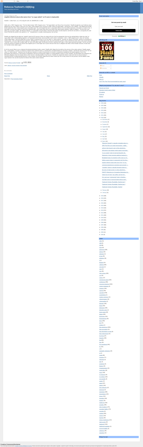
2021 (102, 115)
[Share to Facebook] (29, 62)
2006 (102, 227)
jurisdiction (101, 364)
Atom (100, 75)
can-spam (101, 267)
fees (100, 342)
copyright (101, 292)
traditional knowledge (104, 426)
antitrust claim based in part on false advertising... (114, 148)
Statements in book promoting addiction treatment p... (115, 155)
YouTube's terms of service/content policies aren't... (114, 179)
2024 (102, 108)
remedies (101, 404)
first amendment (103, 344)
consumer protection (16, 65)
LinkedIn (101, 77)
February (104, 190)
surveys (101, 415)
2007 (102, 224)
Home (48, 76)
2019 (102, 195)
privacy (101, 396)
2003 (102, 234)
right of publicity (103, 407)
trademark (101, 424)
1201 (100, 241)
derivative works (103, 310)
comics (101, 277)
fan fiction (101, 335)
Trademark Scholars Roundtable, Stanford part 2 (113, 184)
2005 (102, 229)
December (105, 119)
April (103, 139)
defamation (102, 307)
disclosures (102, 316)
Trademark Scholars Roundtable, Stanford (112, 187)
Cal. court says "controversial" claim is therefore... (114, 177)
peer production (103, 387)
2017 (102, 200)
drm (100, 323)
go (99, 353)
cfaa (100, 269)
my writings (102, 376)
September (105, 126)
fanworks (101, 338)
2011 (102, 215)
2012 (102, 212)
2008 (102, 222)
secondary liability (103, 409)
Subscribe (119, 30)
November (105, 122)
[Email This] (24, 62)
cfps (100, 271)
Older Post (89, 76)
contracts (101, 288)
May (103, 136)
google (100, 355)
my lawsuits (102, 374)
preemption (102, 392)
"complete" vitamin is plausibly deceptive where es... (114, 167)
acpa (100, 247)
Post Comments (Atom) (16, 79)
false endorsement (103, 333)
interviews (101, 359)
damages (101, 303)
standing (101, 413)
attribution (101, 258)
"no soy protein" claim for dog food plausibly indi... (114, 153)
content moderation (103, 286)
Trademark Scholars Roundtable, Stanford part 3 (113, 182)
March (104, 141)
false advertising (23, 65)
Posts (102, 65)
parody (101, 381)
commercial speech (104, 279)
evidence (101, 325)
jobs (100, 361)
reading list (102, 402)
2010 (102, 217)
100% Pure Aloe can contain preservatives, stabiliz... (114, 145)
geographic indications (104, 351)
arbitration (101, 254)
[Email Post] (22, 62)
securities (101, 411)
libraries (101, 366)
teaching (101, 417)
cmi (100, 275)
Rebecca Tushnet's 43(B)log (19, 7)
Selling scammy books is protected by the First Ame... (115, 160)
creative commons (103, 297)
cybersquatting (102, 301)
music (100, 372)
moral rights (102, 370)
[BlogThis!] (26, 62)
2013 (102, 210)
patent (100, 383)
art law (100, 256)
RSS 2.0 (101, 79)
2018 (102, 198)
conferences (102, 282)
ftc (100, 346)
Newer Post (7, 76)
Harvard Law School (104, 88)
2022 (102, 112)
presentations (102, 394)
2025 (102, 105)
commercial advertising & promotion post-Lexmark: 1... (115, 165)
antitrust (101, 251)
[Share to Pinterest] (30, 62)
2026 (102, 103)
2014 (102, 207)
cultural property (103, 299)
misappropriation (103, 368)
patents (101, 385)
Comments (104, 68)
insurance (101, 357)
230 (100, 245)
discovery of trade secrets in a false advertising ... (114, 170)
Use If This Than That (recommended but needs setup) (112, 81)
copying (101, 290)
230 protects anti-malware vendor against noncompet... (115, 150)
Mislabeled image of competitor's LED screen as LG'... (115, 157)
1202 (100, 243)
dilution (101, 314)
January (104, 192)
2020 (102, 117)
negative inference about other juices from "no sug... (114, 162)
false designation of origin (105, 331)
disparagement (102, 318)
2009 (102, 220)
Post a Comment (8, 73)
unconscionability (103, 428)
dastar (100, 305)
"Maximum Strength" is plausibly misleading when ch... (115, 143)
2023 (102, 110)
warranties (101, 432)
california (9, 65)
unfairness (101, 430)
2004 (102, 232)
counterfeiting (102, 295)
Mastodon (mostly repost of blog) (107, 90)
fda (100, 340)
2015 (102, 205)
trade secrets (102, 422)
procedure (101, 398)
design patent (102, 312)
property (101, 400)
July (103, 131)
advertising (102, 249)
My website (102, 92)
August (104, 129)
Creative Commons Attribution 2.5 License (23, 445)
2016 (102, 203)
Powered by (114, 36)
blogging (101, 262)
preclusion (101, 389)
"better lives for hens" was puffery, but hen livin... (114, 174)
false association (103, 329)
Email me (101, 94)
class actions (102, 273)
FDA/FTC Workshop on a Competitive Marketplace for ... (115, 172)
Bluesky (101, 96)
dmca (100, 320)
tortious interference (104, 420)
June (103, 134)
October (104, 124)
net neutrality (102, 379)
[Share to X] (27, 62)
